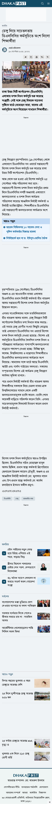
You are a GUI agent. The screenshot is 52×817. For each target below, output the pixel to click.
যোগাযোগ (43, 787)
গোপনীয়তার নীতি (11, 787)
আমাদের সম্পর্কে (13, 792)
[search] (42, 4)
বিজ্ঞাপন (42, 792)
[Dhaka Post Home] (26, 775)
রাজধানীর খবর (28, 499)
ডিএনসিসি (7, 499)
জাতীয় (4, 26)
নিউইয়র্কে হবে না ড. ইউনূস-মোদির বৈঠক (26, 238)
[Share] (25, 57)
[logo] (14, 3)
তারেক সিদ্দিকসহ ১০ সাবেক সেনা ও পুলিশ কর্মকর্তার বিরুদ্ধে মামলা (24, 229)
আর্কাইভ (33, 792)
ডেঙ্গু (17, 499)
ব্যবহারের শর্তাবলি (29, 787)
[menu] (47, 4)
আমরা (25, 792)
